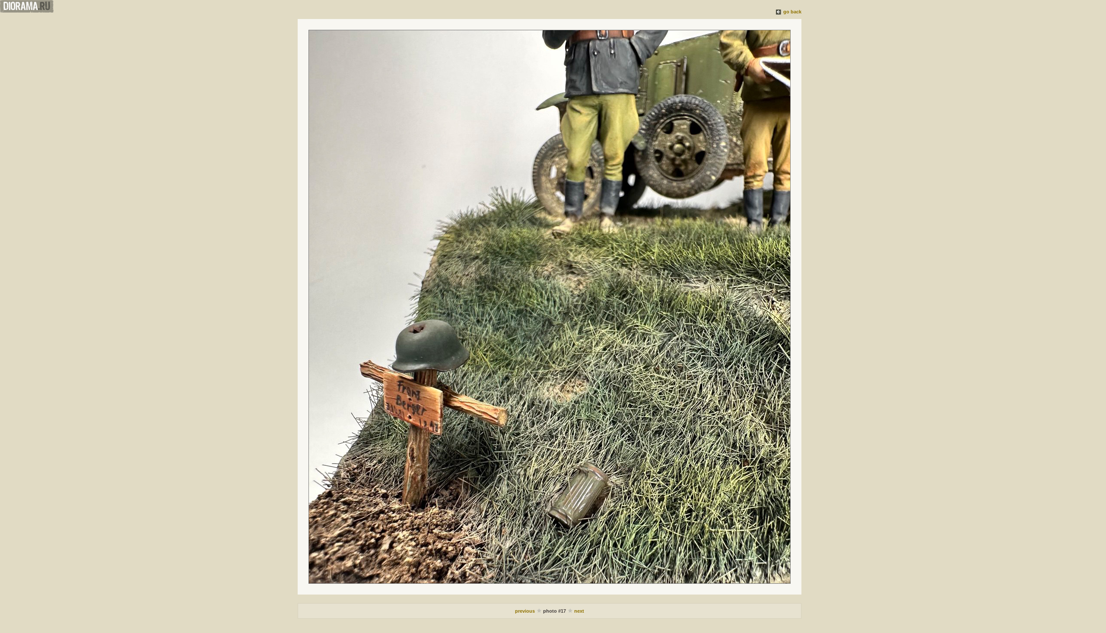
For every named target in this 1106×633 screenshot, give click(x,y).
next (579, 611)
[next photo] (549, 307)
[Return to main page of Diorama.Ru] (27, 10)
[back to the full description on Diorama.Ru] (779, 11)
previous (525, 611)
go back (792, 11)
